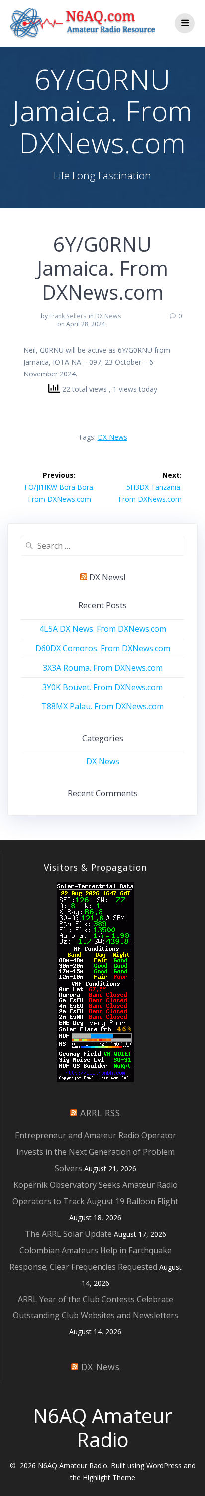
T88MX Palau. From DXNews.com (102, 706)
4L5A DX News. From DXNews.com (102, 628)
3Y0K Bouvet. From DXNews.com (102, 687)
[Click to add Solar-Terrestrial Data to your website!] (95, 1079)
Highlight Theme (109, 1477)
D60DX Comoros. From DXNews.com (102, 648)
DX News (108, 316)
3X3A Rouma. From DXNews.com (103, 667)
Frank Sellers (67, 316)
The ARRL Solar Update (68, 1233)
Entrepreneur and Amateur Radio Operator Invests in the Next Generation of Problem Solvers (95, 1152)
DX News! (107, 577)
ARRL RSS (100, 1113)
